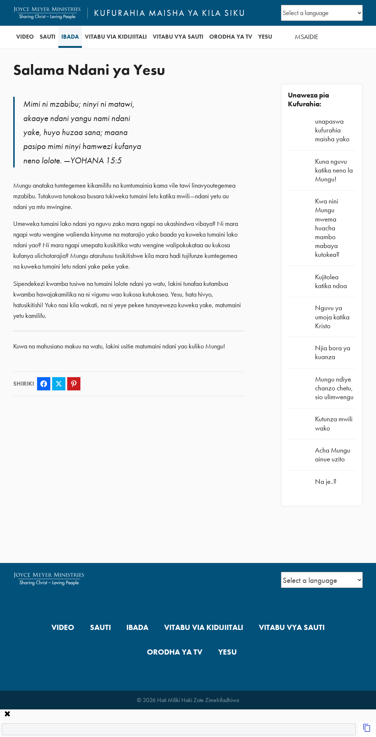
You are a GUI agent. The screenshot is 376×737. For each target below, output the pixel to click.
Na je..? (325, 481)
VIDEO (25, 36)
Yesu (265, 36)
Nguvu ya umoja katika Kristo (332, 316)
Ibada (70, 36)
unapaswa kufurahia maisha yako (332, 130)
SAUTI (47, 36)
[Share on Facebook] (43, 383)
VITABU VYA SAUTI (178, 36)
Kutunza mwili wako (333, 423)
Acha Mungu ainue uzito (332, 455)
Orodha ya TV (230, 36)
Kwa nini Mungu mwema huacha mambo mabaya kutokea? (327, 227)
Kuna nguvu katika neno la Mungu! (334, 170)
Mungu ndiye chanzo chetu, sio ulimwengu (334, 388)
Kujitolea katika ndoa (331, 281)
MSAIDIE (306, 37)
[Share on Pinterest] (73, 383)
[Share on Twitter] (58, 383)
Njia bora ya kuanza (332, 352)
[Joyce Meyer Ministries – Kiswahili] (47, 13)
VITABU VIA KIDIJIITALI (116, 36)
